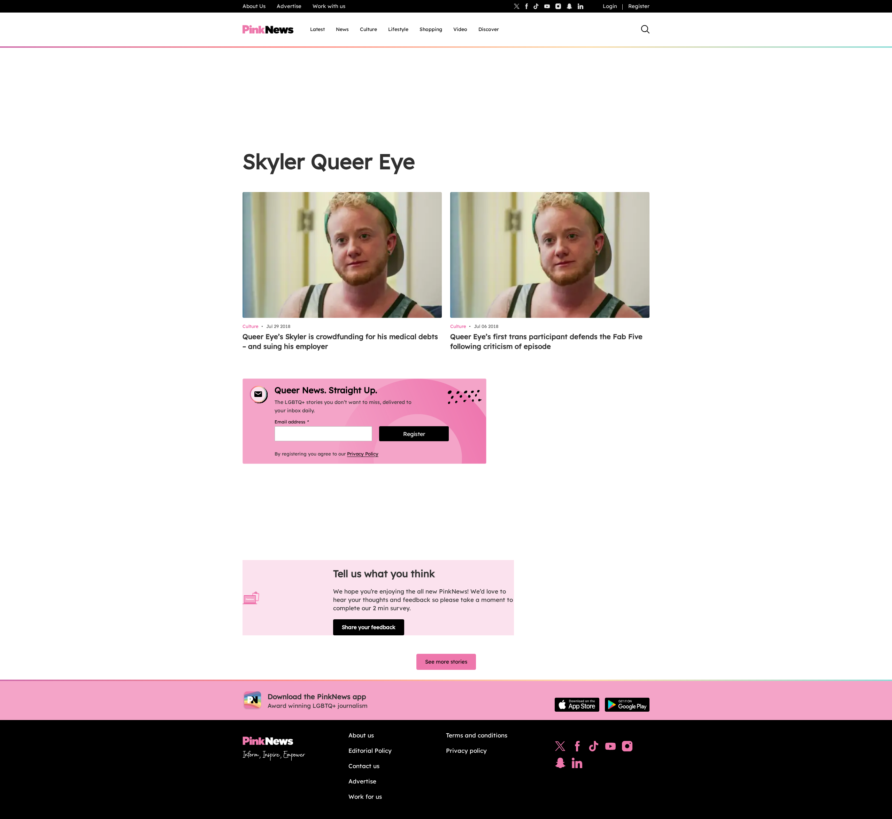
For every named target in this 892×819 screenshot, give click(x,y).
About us (361, 735)
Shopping (431, 29)
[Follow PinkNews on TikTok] (593, 748)
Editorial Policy (370, 750)
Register (638, 6)
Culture (368, 29)
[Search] (645, 29)
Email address (300, 421)
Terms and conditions (476, 735)
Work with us (329, 6)
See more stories (446, 661)
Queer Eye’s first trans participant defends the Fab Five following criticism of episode (546, 341)
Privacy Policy (362, 454)
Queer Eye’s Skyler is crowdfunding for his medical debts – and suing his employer (340, 341)
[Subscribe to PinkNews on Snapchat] (560, 764)
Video (460, 29)
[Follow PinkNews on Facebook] (577, 748)
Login (610, 6)
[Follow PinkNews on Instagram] (627, 748)
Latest (317, 29)
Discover (488, 29)
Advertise (289, 6)
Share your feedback (368, 627)
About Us (254, 6)
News (342, 29)
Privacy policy (466, 750)
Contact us (363, 766)
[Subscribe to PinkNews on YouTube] (610, 748)
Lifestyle (398, 29)
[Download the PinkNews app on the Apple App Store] (577, 705)
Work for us (365, 796)
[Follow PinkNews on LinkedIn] (580, 6)
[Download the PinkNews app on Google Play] (627, 705)
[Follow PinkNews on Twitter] (560, 748)
